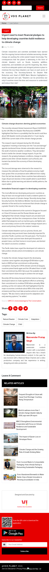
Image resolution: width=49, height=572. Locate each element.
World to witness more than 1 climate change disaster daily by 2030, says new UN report (30, 413)
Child (20, 324)
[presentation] (1, 498)
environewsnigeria (21, 301)
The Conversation (34, 301)
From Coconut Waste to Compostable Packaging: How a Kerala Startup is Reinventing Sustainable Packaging (30, 464)
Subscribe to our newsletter (12, 540)
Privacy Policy (22, 569)
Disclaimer (12, 569)
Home (4, 23)
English (6, 31)
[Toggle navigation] (44, 16)
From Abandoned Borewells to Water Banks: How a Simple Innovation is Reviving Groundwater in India (30, 477)
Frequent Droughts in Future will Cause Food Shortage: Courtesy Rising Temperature (30, 397)
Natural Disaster (9, 319)
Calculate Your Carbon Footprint (35, 3)
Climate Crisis (23, 319)
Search (40, 8)
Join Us (4, 569)
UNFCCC (11, 301)
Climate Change (9, 324)
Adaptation (35, 319)
